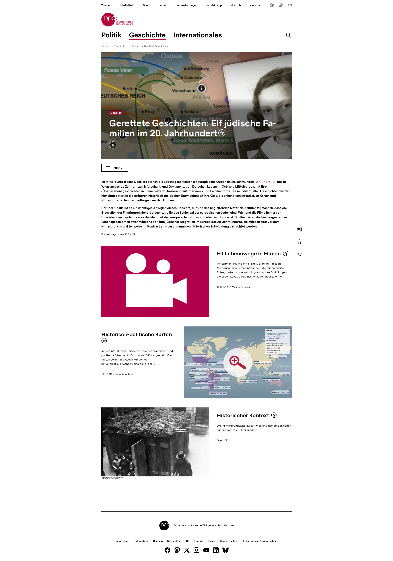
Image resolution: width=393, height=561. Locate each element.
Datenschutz (141, 541)
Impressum (122, 541)
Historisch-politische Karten (136, 334)
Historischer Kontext (243, 415)
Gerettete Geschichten (156, 46)
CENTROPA (267, 182)
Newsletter (173, 541)
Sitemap (158, 541)
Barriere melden (229, 541)
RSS (187, 541)
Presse (211, 541)
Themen (105, 46)
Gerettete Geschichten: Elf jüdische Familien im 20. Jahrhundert (192, 128)
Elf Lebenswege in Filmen (249, 253)
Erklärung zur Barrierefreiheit (260, 541)
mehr (255, 5)
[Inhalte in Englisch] (290, 5)
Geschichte (119, 46)
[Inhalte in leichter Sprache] (272, 5)
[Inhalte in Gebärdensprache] (281, 5)
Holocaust (135, 46)
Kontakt (198, 541)
